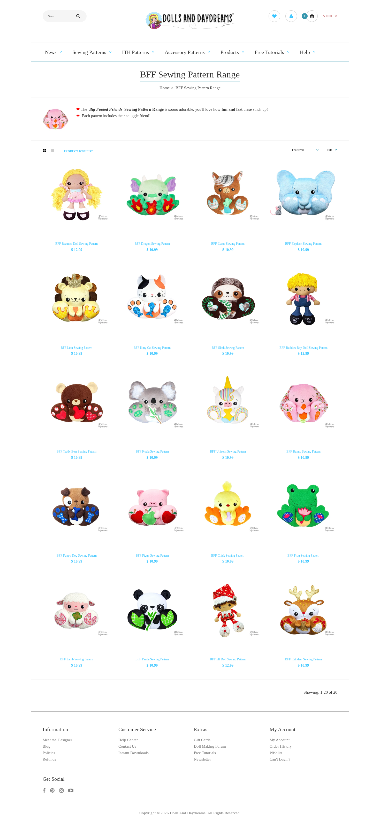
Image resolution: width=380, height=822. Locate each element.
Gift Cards (202, 740)
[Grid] (44, 151)
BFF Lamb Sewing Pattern (76, 659)
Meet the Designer (57, 740)
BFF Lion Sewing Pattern (76, 348)
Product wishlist (78, 151)
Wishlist (276, 753)
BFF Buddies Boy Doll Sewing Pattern (303, 348)
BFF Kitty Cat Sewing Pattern (152, 348)
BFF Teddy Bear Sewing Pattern (76, 451)
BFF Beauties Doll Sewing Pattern (76, 244)
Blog (46, 746)
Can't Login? (280, 759)
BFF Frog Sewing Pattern (303, 555)
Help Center (128, 740)
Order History (281, 746)
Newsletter (202, 759)
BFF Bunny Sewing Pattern (303, 451)
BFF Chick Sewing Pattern (227, 555)
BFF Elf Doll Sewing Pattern (228, 659)
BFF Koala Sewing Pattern (152, 451)
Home (164, 88)
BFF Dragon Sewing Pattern (152, 244)
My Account (280, 740)
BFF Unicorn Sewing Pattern (228, 451)
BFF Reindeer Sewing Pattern (303, 659)
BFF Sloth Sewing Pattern (228, 348)
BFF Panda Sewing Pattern (152, 659)
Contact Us (127, 746)
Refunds (49, 759)
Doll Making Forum (210, 746)
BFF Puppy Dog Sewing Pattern (77, 555)
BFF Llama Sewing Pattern (228, 244)
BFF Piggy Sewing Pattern (152, 555)
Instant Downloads (133, 753)
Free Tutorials (205, 753)
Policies (49, 753)
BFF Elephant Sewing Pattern (303, 244)
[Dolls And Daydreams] (190, 29)
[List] (52, 151)
